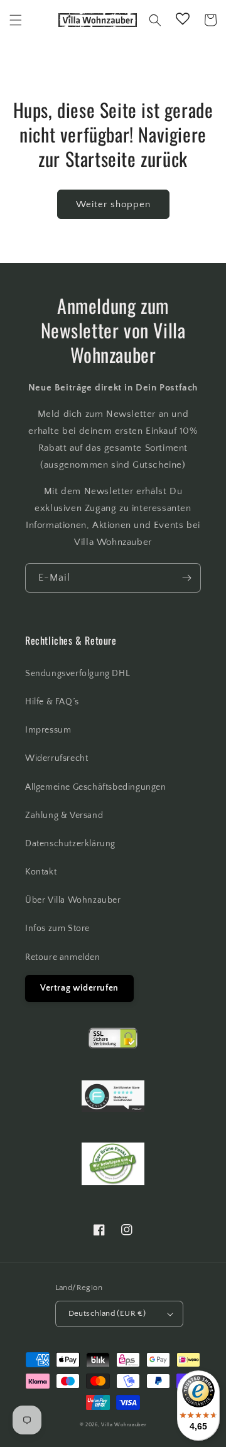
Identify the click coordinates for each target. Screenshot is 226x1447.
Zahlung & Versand (64, 815)
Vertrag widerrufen (79, 988)
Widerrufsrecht (56, 758)
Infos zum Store (57, 928)
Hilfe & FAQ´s (52, 702)
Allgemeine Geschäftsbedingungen (95, 787)
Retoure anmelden (62, 957)
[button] (16, 20)
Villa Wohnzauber (123, 1425)
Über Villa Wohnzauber (73, 900)
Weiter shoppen (113, 204)
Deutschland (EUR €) (107, 1313)
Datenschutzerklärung (70, 844)
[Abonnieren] (186, 578)
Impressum (48, 730)
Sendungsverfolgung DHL (77, 674)
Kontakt (40, 872)
